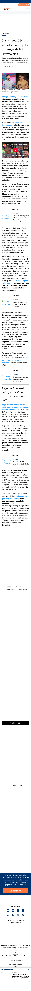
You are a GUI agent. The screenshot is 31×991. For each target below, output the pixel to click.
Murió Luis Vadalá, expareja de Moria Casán (21, 463)
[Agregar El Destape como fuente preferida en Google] (15, 70)
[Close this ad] (30, 981)
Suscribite (16, 890)
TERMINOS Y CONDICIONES (15, 960)
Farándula (19, 586)
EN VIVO (27, 9)
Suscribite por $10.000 (24, 4)
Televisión (9, 586)
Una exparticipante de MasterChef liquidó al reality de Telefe (20, 304)
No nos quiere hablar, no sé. (15, 360)
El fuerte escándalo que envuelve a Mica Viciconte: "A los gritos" (20, 379)
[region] (15, 26)
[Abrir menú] (2, 4)
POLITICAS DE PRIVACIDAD (15, 964)
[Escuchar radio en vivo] (2, 9)
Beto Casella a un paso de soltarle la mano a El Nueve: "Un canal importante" (21, 219)
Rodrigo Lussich (8, 97)
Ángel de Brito (22, 97)
